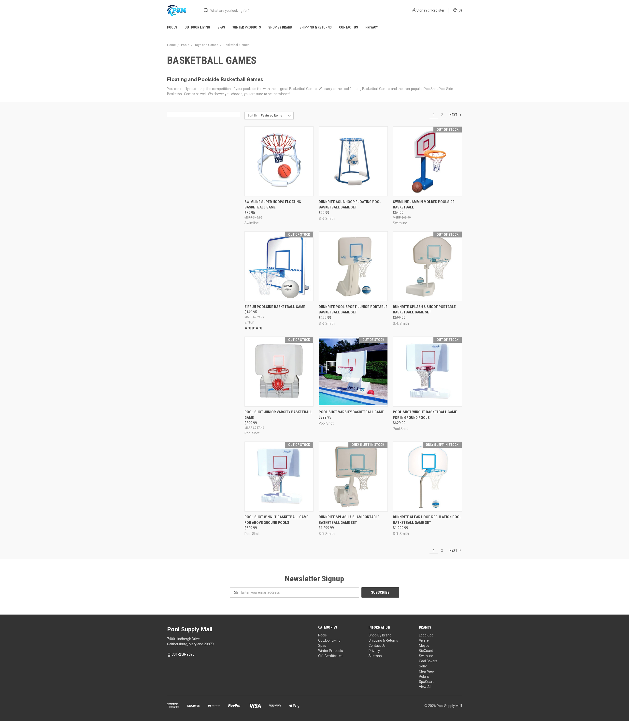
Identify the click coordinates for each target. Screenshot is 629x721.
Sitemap (375, 656)
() (459, 10)
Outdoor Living (197, 27)
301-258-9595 (183, 654)
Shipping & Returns (316, 27)
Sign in (421, 10)
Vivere (424, 640)
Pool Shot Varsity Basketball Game (351, 412)
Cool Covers (428, 661)
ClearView (427, 671)
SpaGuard (426, 682)
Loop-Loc (426, 635)
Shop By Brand (280, 27)
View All (425, 687)
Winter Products (246, 27)
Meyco (424, 645)
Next (453, 115)
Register (437, 10)
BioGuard (426, 651)
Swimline (426, 656)
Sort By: (252, 115)
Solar (423, 666)
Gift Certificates (330, 656)
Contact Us (348, 27)
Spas (221, 27)
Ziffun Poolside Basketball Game (274, 307)
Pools (172, 27)
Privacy (371, 27)
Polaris (424, 676)
